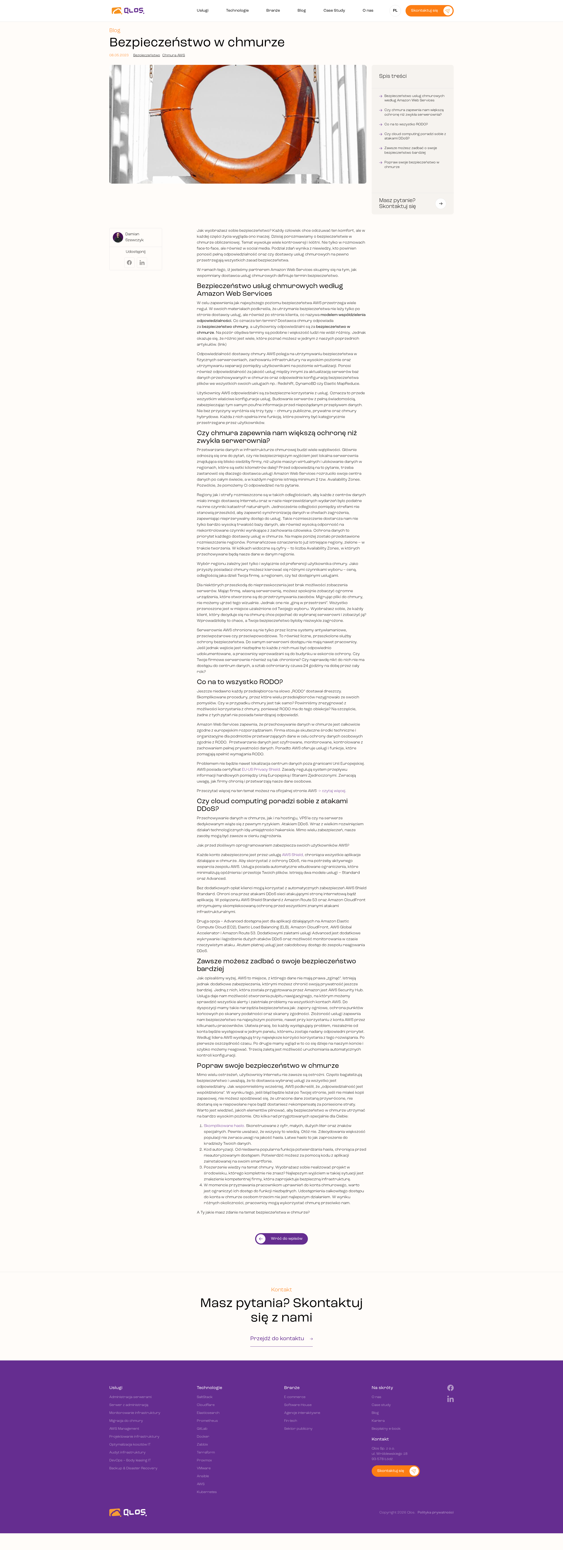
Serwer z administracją (128, 1405)
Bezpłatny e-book (386, 1429)
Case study (381, 1405)
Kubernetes (207, 1492)
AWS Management (124, 1429)
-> (320, 791)
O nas (368, 11)
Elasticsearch (208, 1413)
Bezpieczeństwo (146, 55)
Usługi (202, 11)
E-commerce (294, 1397)
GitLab (202, 1429)
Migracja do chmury (126, 1421)
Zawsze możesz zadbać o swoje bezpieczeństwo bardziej (410, 150)
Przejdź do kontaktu (277, 1339)
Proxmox (204, 1460)
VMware (204, 1468)
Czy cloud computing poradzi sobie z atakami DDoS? (415, 136)
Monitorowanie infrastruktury (134, 1413)
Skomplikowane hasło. (224, 1126)
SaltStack (205, 1397)
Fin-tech (290, 1421)
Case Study (334, 11)
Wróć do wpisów (286, 1239)
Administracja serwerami (130, 1397)
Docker (203, 1437)
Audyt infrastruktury (127, 1452)
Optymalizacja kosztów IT (130, 1444)
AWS (201, 1484)
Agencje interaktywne (302, 1413)
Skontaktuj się (424, 11)
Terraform (206, 1452)
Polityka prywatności (436, 1513)
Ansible (203, 1476)
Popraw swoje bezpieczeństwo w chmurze (411, 165)
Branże (273, 11)
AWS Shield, (293, 855)
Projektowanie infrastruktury (134, 1437)
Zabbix (202, 1444)
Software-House (298, 1405)
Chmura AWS (173, 55)
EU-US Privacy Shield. (261, 770)
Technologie (237, 11)
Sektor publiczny (298, 1429)
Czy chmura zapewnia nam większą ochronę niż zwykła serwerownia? (414, 112)
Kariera (378, 1421)
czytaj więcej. (334, 791)
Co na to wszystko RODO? (406, 124)
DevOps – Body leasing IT (130, 1460)
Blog (302, 11)
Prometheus (207, 1421)
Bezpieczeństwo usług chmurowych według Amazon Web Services (414, 98)
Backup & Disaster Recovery (133, 1468)
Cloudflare (206, 1405)
